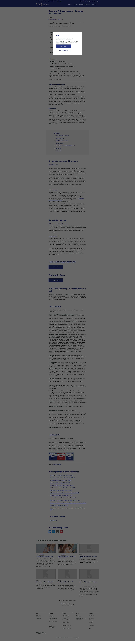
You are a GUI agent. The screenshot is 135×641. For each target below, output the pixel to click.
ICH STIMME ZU (63, 46)
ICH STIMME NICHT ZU (63, 50)
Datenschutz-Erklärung (68, 43)
